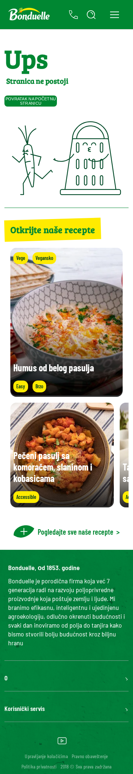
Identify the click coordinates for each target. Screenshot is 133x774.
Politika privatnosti (39, 766)
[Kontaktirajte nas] (73, 14)
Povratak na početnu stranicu (31, 101)
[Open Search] (91, 14)
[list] (66, 455)
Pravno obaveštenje (90, 756)
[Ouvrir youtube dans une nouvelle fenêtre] (62, 743)
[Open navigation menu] (114, 14)
